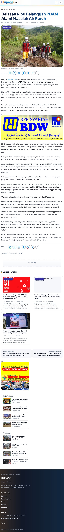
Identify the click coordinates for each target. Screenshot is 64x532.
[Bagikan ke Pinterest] (28, 73)
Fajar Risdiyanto (20, 22)
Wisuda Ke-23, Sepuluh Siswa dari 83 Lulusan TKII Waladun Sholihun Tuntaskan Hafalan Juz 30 (20, 452)
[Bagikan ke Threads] (33, 73)
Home (3, 9)
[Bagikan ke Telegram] (24, 73)
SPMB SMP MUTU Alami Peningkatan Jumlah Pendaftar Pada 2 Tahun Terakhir (18, 437)
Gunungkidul (13, 253)
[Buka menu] (16, 2)
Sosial (3, 502)
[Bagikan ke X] (19, 73)
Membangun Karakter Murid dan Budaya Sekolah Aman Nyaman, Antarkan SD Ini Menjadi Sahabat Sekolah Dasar (20, 400)
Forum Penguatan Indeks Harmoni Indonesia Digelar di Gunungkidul (15, 332)
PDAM (20, 253)
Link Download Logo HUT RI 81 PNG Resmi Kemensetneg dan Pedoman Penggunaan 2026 (15, 296)
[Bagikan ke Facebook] (14, 73)
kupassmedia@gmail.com (9, 518)
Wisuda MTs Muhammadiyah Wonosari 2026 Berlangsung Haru (20, 460)
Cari (56, 2)
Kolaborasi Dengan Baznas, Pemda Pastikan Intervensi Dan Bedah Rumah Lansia (47, 296)
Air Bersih (4, 253)
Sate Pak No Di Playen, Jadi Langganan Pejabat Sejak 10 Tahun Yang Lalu (20, 407)
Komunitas (4, 507)
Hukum (3, 505)
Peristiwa (4, 496)
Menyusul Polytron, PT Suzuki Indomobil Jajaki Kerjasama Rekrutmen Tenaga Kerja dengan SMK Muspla (19, 415)
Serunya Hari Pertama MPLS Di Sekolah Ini (19, 444)
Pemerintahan (7, 27)
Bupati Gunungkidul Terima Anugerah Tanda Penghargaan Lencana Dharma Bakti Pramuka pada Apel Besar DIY (20, 423)
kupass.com (12, 79)
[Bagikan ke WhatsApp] (10, 73)
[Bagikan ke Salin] (37, 73)
